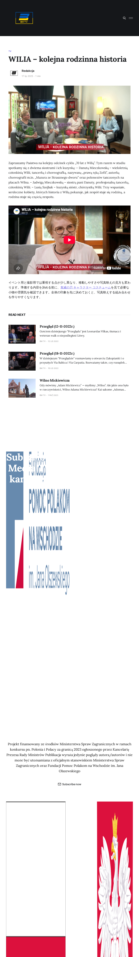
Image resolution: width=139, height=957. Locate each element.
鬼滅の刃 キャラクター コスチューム (85, 287)
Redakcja (28, 70)
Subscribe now (71, 784)
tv (9, 51)
